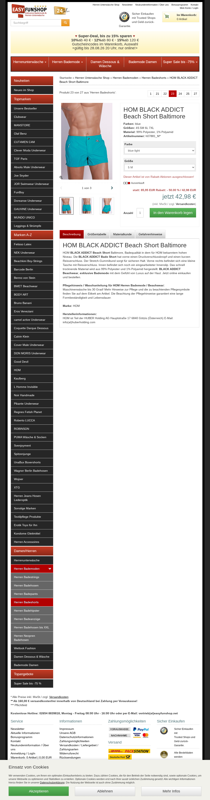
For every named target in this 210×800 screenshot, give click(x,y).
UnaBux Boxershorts (27, 462)
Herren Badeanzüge (27, 619)
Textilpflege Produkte (27, 516)
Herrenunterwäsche (28, 62)
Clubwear (20, 116)
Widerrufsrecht (69, 753)
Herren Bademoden (27, 568)
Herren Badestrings (26, 577)
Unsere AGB (67, 733)
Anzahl (126, 213)
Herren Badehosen (26, 585)
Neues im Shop (24, 90)
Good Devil (21, 361)
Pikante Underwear (26, 403)
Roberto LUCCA (24, 420)
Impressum (66, 728)
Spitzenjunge (22, 454)
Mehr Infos (171, 791)
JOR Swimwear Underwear (31, 184)
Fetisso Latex (22, 244)
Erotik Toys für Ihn (25, 525)
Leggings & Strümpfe (27, 225)
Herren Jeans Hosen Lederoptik (27, 498)
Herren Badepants (26, 593)
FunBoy (19, 192)
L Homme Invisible (26, 386)
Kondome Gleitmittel (27, 533)
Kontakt (194, 4)
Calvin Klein (21, 336)
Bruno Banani (23, 303)
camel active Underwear (29, 319)
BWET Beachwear (26, 286)
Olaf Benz (20, 133)
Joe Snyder (21, 175)
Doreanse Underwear (28, 200)
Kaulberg (20, 378)
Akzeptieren (38, 791)
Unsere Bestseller (25, 108)
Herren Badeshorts (26, 602)
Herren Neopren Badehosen (24, 637)
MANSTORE (22, 125)
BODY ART (21, 294)
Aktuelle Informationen (25, 733)
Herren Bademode (66, 62)
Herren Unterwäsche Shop (106, 4)
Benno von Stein (24, 277)
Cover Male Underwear (29, 345)
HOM (17, 370)
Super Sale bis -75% (179, 62)
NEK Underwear (24, 252)
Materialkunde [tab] (122, 234)
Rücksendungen (70, 757)
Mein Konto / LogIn (189, 8)
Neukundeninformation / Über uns (152, 4)
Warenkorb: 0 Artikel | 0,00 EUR (31, 757)
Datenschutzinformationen (76, 737)
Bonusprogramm (179, 4)
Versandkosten (185, 204)
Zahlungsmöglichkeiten (74, 741)
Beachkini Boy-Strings (28, 261)
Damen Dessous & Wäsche (105, 64)
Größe (128, 161)
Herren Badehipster (26, 610)
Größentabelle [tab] (97, 234)
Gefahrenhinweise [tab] (150, 234)
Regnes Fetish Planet (28, 412)
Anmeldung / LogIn (23, 753)
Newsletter (127, 4)
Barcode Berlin (23, 269)
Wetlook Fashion (25, 648)
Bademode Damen (143, 62)
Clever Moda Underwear (30, 150)
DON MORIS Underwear (30, 353)
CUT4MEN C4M (24, 142)
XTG (17, 487)
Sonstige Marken (25, 508)
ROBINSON (21, 428)
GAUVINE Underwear (28, 209)
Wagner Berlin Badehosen (31, 470)
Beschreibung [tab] (72, 234)
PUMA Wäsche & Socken (30, 437)
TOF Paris (20, 158)
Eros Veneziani (23, 311)
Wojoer (18, 479)
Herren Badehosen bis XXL (31, 627)
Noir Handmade (24, 395)
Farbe (128, 144)
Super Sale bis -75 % (27, 683)
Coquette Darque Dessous (31, 328)
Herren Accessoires (26, 541)
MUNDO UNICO (24, 217)
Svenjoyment (22, 445)
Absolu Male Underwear (29, 167)
